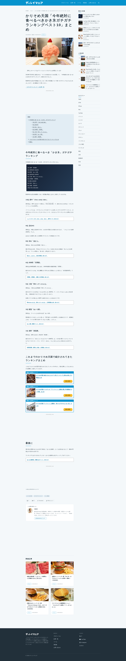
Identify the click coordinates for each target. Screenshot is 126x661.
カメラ (80, 123)
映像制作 (80, 158)
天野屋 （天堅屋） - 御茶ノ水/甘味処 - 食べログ (38, 277)
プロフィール (65, 2)
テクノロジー (81, 134)
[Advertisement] (50, 102)
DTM (79, 102)
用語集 (85, 2)
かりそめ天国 (29, 496)
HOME (27, 10)
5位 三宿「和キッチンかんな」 (40, 132)
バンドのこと (81, 140)
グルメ (31, 10)
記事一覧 (73, 2)
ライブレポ (81, 147)
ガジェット (81, 127)
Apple (79, 99)
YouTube (80, 113)
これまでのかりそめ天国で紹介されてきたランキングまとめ (44, 139)
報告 (79, 151)
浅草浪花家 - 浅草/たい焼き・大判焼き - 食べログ (38, 347)
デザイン (80, 137)
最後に (31, 141)
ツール (79, 2)
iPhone (80, 106)
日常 (79, 154)
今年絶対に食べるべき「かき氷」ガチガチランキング (42, 119)
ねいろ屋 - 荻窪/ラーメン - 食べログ (35, 323)
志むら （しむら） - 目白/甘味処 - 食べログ (37, 255)
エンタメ (80, 120)
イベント (80, 116)
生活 (79, 161)
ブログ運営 (81, 144)
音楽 (79, 165)
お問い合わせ (92, 2)
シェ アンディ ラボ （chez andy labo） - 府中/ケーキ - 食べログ (42, 218)
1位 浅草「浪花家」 (37, 136)
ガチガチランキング (38, 496)
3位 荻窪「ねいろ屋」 (38, 134)
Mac (79, 109)
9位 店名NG (35, 124)
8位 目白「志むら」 (37, 127)
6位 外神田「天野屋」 (38, 129)
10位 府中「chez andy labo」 (40, 122)
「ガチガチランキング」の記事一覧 (35, 87)
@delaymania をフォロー (40, 518)
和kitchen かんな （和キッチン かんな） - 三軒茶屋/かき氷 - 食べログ (43, 302)
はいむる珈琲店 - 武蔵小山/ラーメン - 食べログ (38, 459)
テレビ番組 (47, 496)
